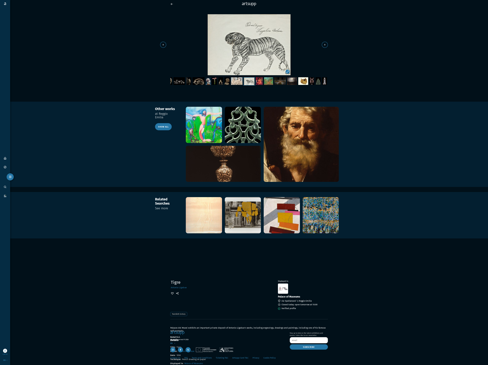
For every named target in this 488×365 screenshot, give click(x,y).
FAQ (186, 358)
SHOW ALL (163, 127)
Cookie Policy (269, 358)
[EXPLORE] (5, 167)
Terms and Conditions (202, 358)
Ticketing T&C (222, 358)
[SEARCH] (5, 186)
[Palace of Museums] (302, 289)
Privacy (256, 358)
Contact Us (175, 358)
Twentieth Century (179, 314)
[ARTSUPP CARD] (5, 195)
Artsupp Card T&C (240, 358)
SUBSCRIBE (309, 347)
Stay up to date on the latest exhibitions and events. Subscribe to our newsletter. (306, 334)
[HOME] (5, 158)
